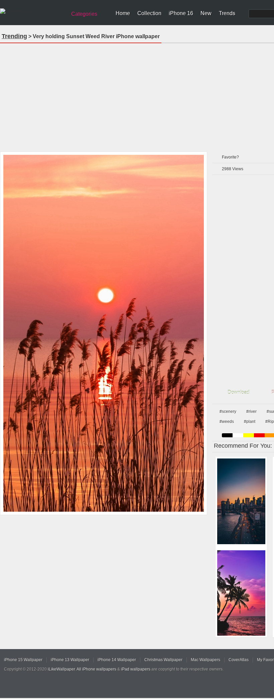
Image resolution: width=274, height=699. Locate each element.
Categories (84, 14)
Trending (14, 36)
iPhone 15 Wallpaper (23, 659)
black (227, 435)
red (259, 435)
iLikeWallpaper (61, 669)
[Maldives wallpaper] (241, 593)
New (206, 13)
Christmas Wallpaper (163, 659)
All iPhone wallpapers (96, 669)
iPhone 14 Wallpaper (117, 659)
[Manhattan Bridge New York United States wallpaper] (241, 501)
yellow (248, 435)
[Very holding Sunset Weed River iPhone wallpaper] (103, 333)
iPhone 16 (181, 13)
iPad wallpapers (135, 669)
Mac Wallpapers (205, 659)
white (238, 435)
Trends (227, 13)
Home (123, 13)
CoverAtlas (239, 659)
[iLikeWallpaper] (32, 11)
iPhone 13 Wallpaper (70, 659)
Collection (149, 13)
